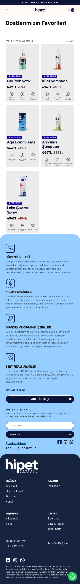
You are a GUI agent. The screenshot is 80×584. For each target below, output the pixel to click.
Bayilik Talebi (56, 524)
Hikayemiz (12, 518)
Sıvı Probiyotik (19, 81)
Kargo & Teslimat (16, 541)
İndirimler (54, 486)
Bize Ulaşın (54, 518)
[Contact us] (72, 576)
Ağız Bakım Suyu (21, 142)
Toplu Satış (54, 529)
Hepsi (9, 501)
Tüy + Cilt (11, 486)
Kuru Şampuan (55, 81)
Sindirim (11, 496)
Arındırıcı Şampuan (50, 145)
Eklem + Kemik (15, 491)
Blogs (9, 524)
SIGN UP (15, 434)
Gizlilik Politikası (15, 546)
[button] (7, 10)
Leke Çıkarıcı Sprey (17, 210)
